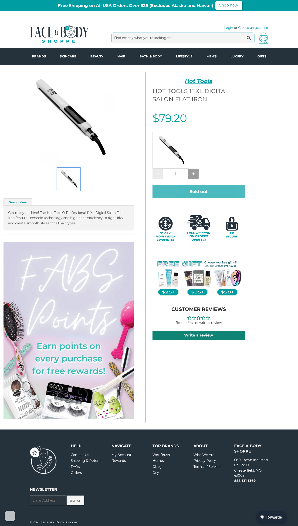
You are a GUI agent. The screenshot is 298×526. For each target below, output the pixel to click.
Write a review (198, 335)
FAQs (75, 467)
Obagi (157, 467)
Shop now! (229, 5)
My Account (121, 455)
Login (228, 28)
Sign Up (75, 500)
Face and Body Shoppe (59, 522)
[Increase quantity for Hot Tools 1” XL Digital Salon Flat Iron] (193, 174)
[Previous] (17, 330)
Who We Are (203, 455)
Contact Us (80, 455)
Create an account (253, 28)
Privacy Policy (204, 461)
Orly (155, 473)
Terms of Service (206, 467)
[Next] (119, 330)
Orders (76, 473)
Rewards (119, 461)
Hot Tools (198, 81)
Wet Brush (161, 455)
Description (17, 202)
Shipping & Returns (86, 461)
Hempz (158, 461)
